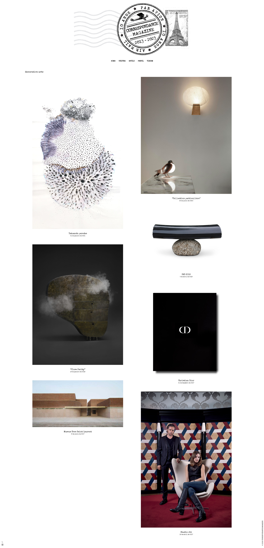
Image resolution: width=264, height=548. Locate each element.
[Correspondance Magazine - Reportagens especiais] (132, 29)
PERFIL (141, 61)
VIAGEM (150, 61)
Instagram (3, 545)
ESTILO (132, 61)
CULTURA (122, 61)
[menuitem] (113, 61)
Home (113, 61)
